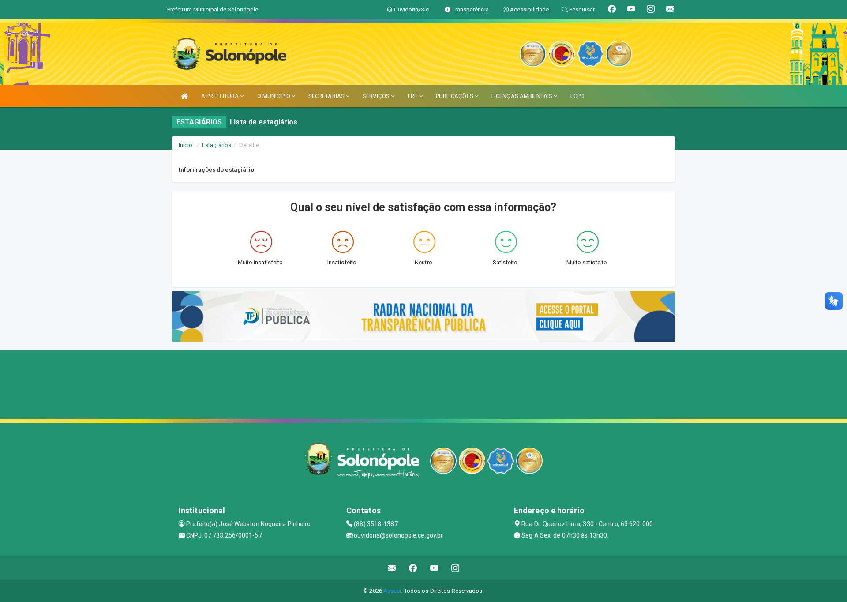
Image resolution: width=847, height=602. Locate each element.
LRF (413, 96)
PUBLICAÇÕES (455, 96)
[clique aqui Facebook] (413, 568)
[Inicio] (184, 96)
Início (186, 145)
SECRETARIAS (327, 96)
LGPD (577, 96)
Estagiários (216, 145)
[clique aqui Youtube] (434, 568)
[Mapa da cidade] (423, 383)
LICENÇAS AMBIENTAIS (522, 96)
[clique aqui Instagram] (455, 568)
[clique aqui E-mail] (392, 568)
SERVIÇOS (377, 96)
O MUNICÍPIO (274, 96)
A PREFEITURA (220, 96)
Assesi (392, 590)
